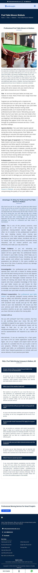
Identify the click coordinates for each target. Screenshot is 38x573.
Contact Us (23, 561)
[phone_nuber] (19, 571)
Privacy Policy (29, 561)
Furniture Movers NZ (6, 544)
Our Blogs (18, 561)
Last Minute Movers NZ (6, 552)
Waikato (13, 17)
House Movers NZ (5, 547)
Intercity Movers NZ (6, 550)
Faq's (14, 561)
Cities (8, 17)
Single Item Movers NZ (25, 544)
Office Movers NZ (24, 542)
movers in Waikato (7, 189)
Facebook (6, 535)
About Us (11, 561)
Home (3, 17)
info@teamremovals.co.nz (15, 1)
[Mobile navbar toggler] (35, 6)
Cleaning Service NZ (6, 542)
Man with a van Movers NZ (7, 555)
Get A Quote (6, 571)
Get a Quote (6, 510)
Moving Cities (23, 547)
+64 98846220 (27, 1)
